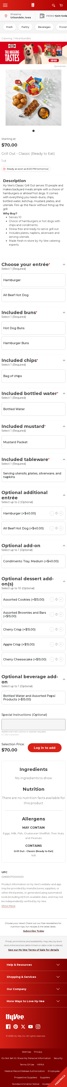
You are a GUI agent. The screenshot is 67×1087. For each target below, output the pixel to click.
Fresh (9, 27)
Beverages (44, 27)
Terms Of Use (27, 1064)
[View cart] (61, 5)
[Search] (54, 5)
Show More (8, 906)
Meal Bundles (23, 38)
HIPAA (40, 1064)
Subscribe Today (33, 931)
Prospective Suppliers (25, 1077)
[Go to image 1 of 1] (33, 131)
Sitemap (26, 1051)
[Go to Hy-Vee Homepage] (34, 5)
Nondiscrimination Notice (25, 1084)
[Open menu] (5, 5)
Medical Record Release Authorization (25, 1071)
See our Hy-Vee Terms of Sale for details (33, 949)
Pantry (25, 27)
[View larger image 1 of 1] (33, 98)
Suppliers (45, 1077)
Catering (6, 38)
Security (58, 1058)
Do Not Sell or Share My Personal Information (26, 1058)
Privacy (38, 1051)
